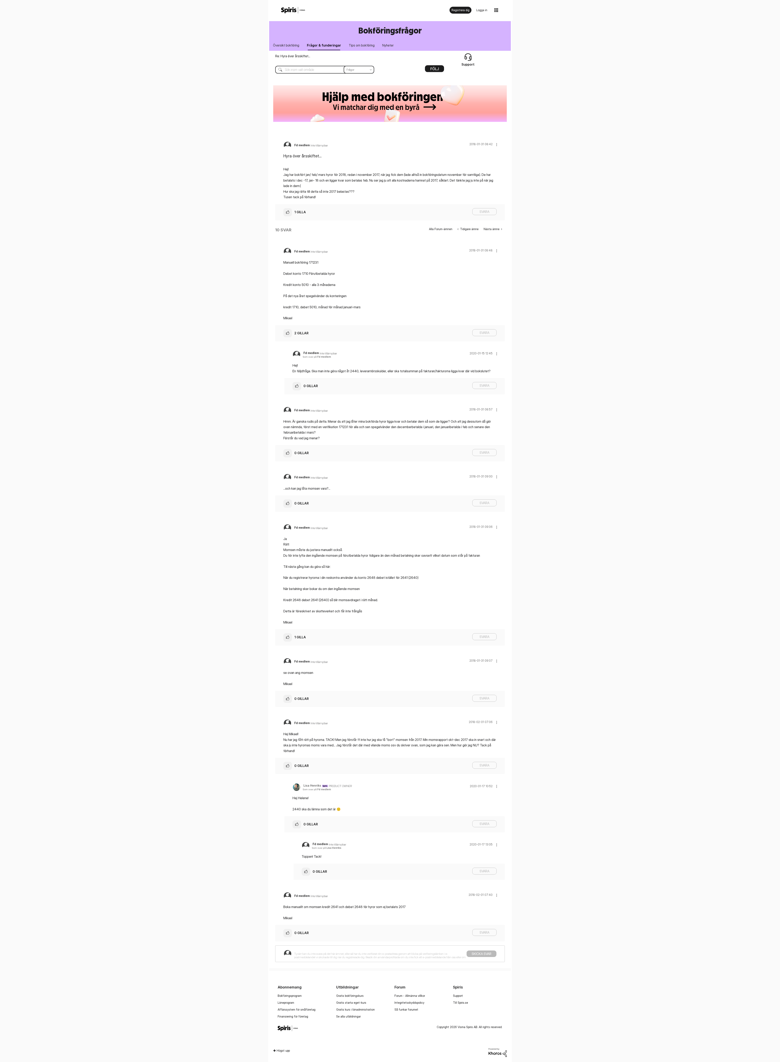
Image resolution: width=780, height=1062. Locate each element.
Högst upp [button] (283, 1050)
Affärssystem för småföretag (296, 1009)
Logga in (481, 10)
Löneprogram (286, 1002)
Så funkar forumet (406, 1009)
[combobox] (321, 70)
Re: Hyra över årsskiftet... (292, 56)
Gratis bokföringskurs (350, 995)
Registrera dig (460, 10)
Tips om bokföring (362, 45)
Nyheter (388, 45)
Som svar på (317, 356)
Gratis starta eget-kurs (351, 1002)
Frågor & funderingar (324, 45)
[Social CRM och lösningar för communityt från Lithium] (498, 1052)
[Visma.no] (293, 10)
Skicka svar (481, 954)
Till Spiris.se (460, 1002)
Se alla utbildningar (348, 1016)
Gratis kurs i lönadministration (355, 1009)
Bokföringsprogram (290, 995)
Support (458, 995)
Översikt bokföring (286, 45)
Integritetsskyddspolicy (409, 1002)
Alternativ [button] (434, 70)
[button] (496, 144)
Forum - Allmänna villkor (409, 995)
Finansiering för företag (293, 1016)
